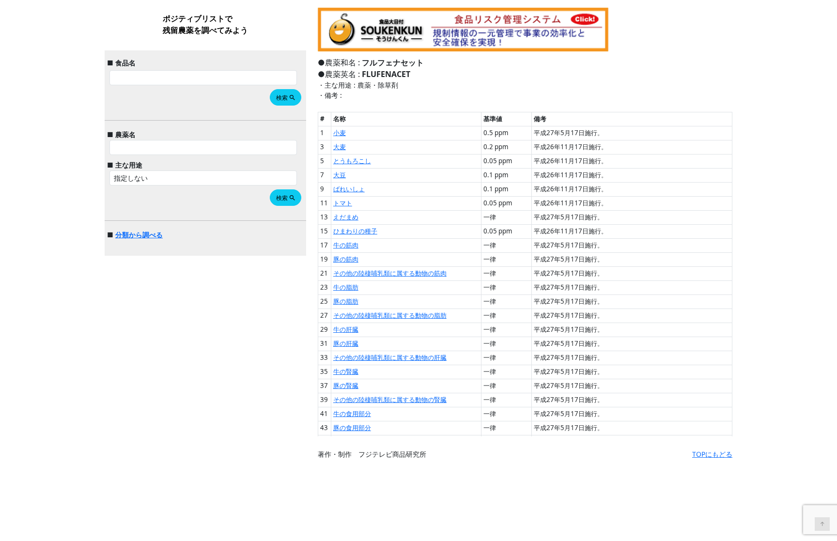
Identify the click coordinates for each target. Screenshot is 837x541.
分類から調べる (139, 234)
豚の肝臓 (345, 343)
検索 (286, 97)
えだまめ (345, 217)
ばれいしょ (349, 189)
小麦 (339, 132)
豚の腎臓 (345, 385)
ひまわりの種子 (355, 231)
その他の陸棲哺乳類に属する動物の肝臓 (390, 357)
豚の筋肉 (345, 259)
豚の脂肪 (345, 301)
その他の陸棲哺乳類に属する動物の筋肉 (390, 273)
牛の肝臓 (345, 329)
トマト (342, 203)
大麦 (339, 146)
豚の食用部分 (352, 427)
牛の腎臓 (345, 371)
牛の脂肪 (345, 287)
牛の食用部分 (352, 413)
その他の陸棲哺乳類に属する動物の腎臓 (390, 399)
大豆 (339, 174)
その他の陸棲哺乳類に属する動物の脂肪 (390, 315)
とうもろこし (352, 160)
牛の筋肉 (345, 245)
